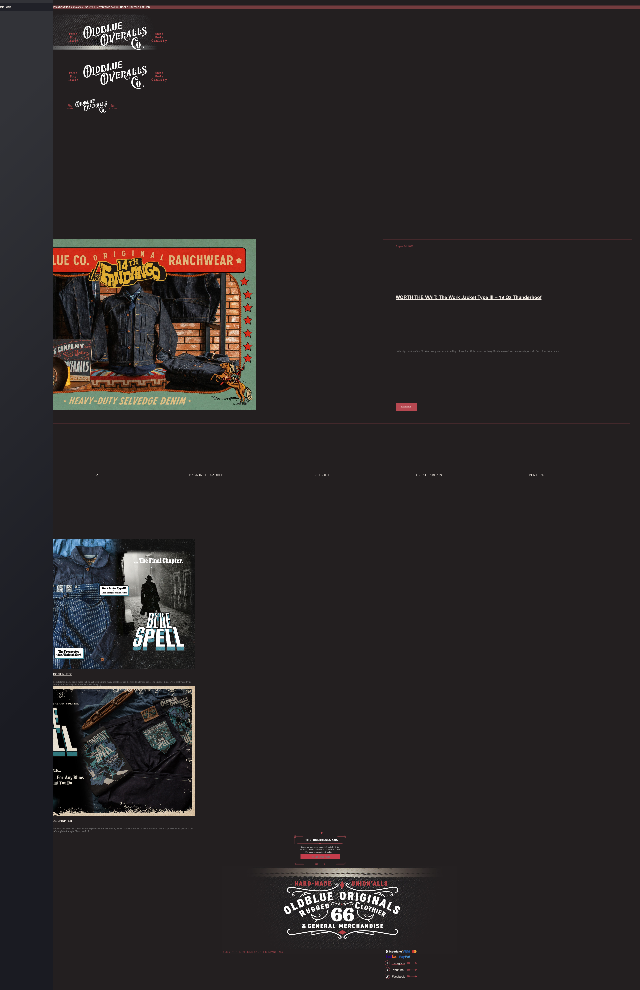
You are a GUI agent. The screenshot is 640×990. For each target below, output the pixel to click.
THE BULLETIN (20, 194)
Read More (406, 406)
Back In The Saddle (206, 475)
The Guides (18, 225)
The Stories (18, 179)
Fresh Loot (319, 475)
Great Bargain (429, 475)
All (99, 475)
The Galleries (20, 209)
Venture (536, 475)
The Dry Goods (19, 163)
